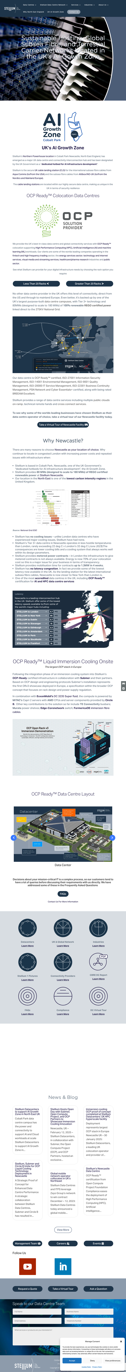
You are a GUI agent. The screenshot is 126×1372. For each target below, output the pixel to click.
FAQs (63, 893)
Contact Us (74, 12)
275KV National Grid (48, 309)
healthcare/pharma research (74, 259)
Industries (88, 5)
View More (63, 1229)
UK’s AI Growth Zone (63, 147)
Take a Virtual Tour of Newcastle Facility (61, 424)
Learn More (27, 945)
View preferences (112, 1360)
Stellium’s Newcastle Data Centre (98, 1170)
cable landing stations (28, 184)
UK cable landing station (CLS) (50, 170)
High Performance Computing (51, 247)
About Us (102, 5)
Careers (61, 1243)
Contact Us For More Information (63, 901)
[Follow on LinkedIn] (63, 1266)
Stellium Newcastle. (51, 475)
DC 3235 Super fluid (57, 696)
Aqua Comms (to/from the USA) (29, 174)
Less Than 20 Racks (34, 283)
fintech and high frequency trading (30, 255)
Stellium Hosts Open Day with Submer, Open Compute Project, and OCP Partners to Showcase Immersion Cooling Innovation (62, 1117)
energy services (67, 255)
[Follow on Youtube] (27, 1266)
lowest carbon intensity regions (86, 478)
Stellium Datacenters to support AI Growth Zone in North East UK (27, 1112)
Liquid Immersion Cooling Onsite (78, 661)
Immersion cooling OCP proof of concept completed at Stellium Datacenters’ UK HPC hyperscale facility (98, 1114)
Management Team (26, 1243)
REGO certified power (97, 305)
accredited (41, 578)
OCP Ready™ (104, 243)
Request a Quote (27, 1288)
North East (44, 478)
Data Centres (28, 5)
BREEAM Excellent (24, 393)
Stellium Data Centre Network (52, 5)
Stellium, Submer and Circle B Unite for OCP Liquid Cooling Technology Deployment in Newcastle (27, 1170)
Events (97, 1243)
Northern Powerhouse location (38, 156)
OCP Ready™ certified (48, 377)
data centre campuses (58, 301)
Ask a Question (98, 1288)
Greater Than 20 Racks (88, 283)
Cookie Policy (86, 1367)
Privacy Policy (97, 1367)
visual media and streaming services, (41, 259)
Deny (92, 1360)
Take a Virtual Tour (63, 1288)
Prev (14, 838)
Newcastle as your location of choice (77, 449)
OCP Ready (42, 794)
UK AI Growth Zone (55, 12)
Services (75, 5)
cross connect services (72, 404)
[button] (121, 1341)
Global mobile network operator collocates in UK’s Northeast (60, 1177)
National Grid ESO (28, 530)
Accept (72, 1360)
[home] (63, 99)
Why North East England (33, 12)
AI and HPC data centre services (54, 581)
